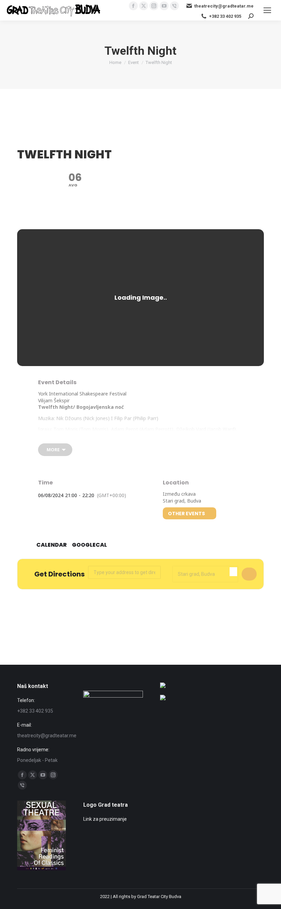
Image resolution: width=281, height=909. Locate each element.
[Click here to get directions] (249, 574)
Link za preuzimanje (105, 819)
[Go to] (163, 698)
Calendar (51, 545)
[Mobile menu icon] (267, 10)
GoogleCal (89, 545)
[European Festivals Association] (163, 686)
